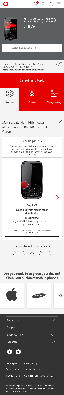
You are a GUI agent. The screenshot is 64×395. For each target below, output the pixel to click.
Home (6, 64)
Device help (20, 64)
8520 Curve (8, 67)
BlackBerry (37, 64)
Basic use (24, 67)
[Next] (57, 197)
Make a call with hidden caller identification (23, 69)
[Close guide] (60, 121)
